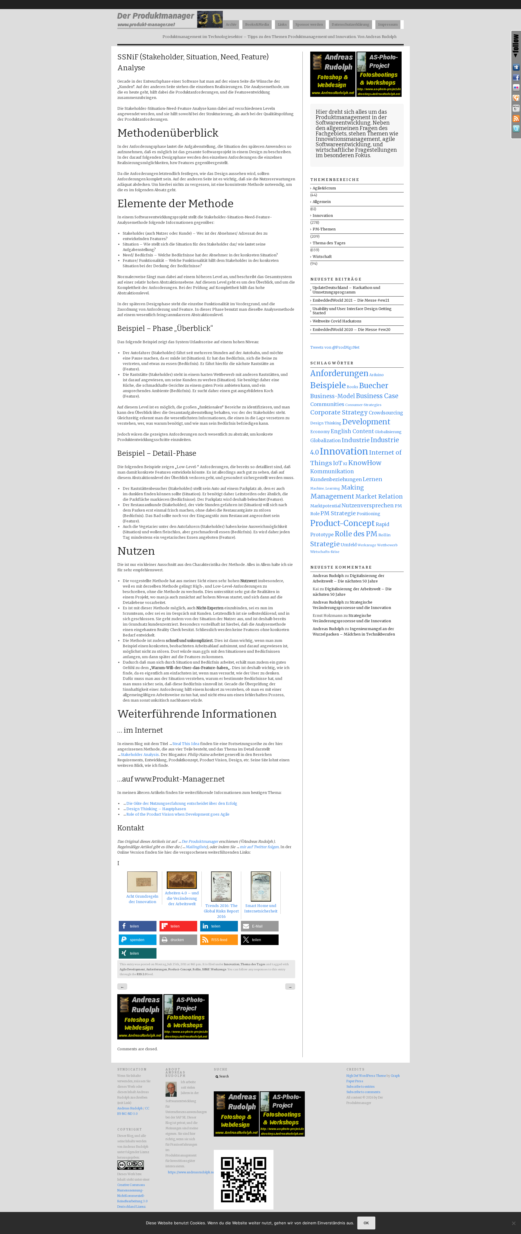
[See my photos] (516, 87)
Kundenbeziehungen (336, 479)
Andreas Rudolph (328, 575)
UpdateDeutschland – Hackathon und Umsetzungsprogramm (346, 289)
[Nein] (513, 1223)
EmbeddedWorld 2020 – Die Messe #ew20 (351, 329)
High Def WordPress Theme (366, 1076)
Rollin (197, 969)
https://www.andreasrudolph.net (183, 1172)
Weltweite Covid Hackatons (337, 321)
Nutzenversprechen (368, 505)
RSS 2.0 (142, 974)
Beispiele (328, 385)
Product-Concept (179, 969)
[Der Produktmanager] (170, 27)
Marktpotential (325, 506)
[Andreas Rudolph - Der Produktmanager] (243, 1208)
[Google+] (516, 98)
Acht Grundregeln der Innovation (142, 899)
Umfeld (349, 544)
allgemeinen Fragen (352, 128)
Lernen (372, 479)
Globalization (325, 440)
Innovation (231, 964)
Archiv (231, 24)
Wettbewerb (387, 545)
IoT (337, 463)
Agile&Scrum (324, 188)
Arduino (376, 375)
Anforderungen (156, 969)
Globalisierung (388, 432)
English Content (352, 431)
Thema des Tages (253, 964)
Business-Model (332, 396)
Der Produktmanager (200, 841)
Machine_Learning (325, 488)
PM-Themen (324, 229)
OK (366, 1223)
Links (282, 24)
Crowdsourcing (386, 413)
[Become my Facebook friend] (516, 77)
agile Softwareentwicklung (355, 142)
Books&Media (257, 24)
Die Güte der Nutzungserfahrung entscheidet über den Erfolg (181, 803)
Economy (320, 431)
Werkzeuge (218, 969)
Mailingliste (195, 847)
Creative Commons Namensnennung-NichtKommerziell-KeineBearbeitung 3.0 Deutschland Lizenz (132, 1196)
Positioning (368, 513)
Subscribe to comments (363, 1092)
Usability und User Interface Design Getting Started (352, 310)
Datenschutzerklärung (350, 24)
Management (332, 496)
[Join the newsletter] (516, 108)
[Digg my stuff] (516, 67)
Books (352, 387)
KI (345, 464)
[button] (137, 926)
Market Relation (379, 496)
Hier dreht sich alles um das (351, 112)
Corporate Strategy (339, 412)
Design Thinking (325, 423)
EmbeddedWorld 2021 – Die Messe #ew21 (351, 300)
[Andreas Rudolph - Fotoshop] (140, 1038)
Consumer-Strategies (363, 405)
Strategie (325, 544)
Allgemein (322, 201)
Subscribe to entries (360, 1087)
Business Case (377, 396)
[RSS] (516, 118)
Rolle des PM (356, 534)
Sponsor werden (309, 24)
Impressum (388, 24)
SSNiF (206, 969)
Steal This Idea (185, 743)
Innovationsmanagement (348, 139)
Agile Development (132, 969)
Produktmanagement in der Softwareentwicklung (351, 120)
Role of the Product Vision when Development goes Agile (177, 814)
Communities (327, 404)
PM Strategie (338, 513)
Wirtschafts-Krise (324, 552)
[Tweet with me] (516, 128)
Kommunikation (332, 471)
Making (352, 487)
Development (366, 422)
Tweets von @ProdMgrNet (334, 347)
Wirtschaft (322, 256)
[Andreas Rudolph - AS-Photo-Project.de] (186, 1038)
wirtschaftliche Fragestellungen (356, 150)
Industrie (356, 440)
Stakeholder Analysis (140, 754)
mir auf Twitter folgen (259, 847)
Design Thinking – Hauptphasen (156, 809)
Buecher (373, 385)
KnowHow (364, 463)
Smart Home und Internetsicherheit (260, 908)
